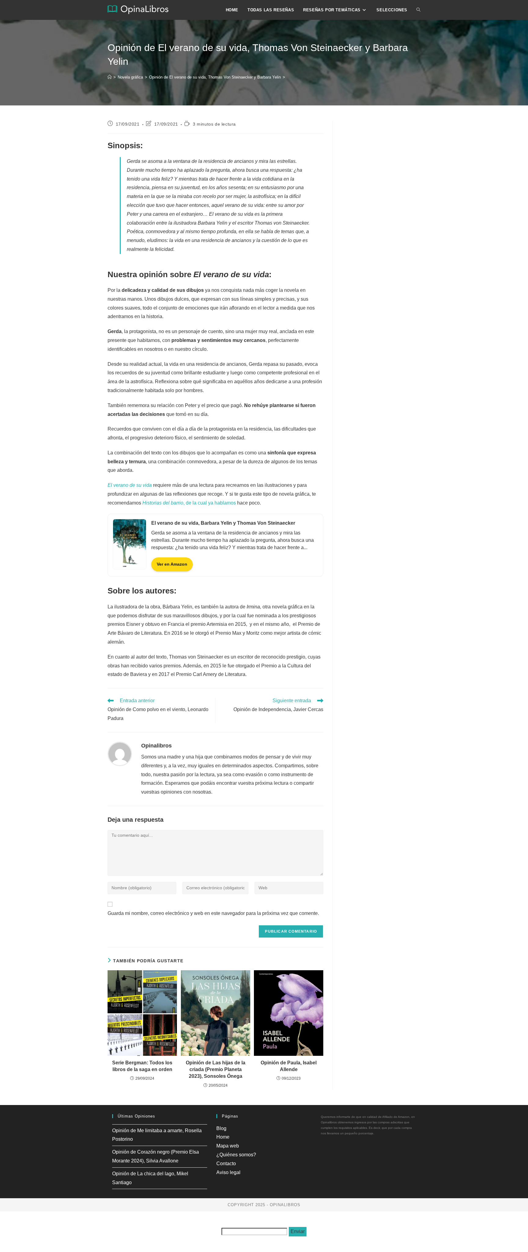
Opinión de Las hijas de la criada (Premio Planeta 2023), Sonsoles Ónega (215, 1069)
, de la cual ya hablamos (189, 502)
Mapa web (227, 1145)
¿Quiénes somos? (236, 1154)
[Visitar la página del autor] (120, 753)
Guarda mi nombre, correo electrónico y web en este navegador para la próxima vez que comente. (213, 913)
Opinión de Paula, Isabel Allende (289, 1066)
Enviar (298, 1231)
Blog (221, 1128)
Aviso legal (228, 1172)
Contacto (226, 1163)
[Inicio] (110, 77)
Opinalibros (156, 746)
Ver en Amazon (172, 564)
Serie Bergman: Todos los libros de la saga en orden (142, 1066)
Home (222, 1137)
